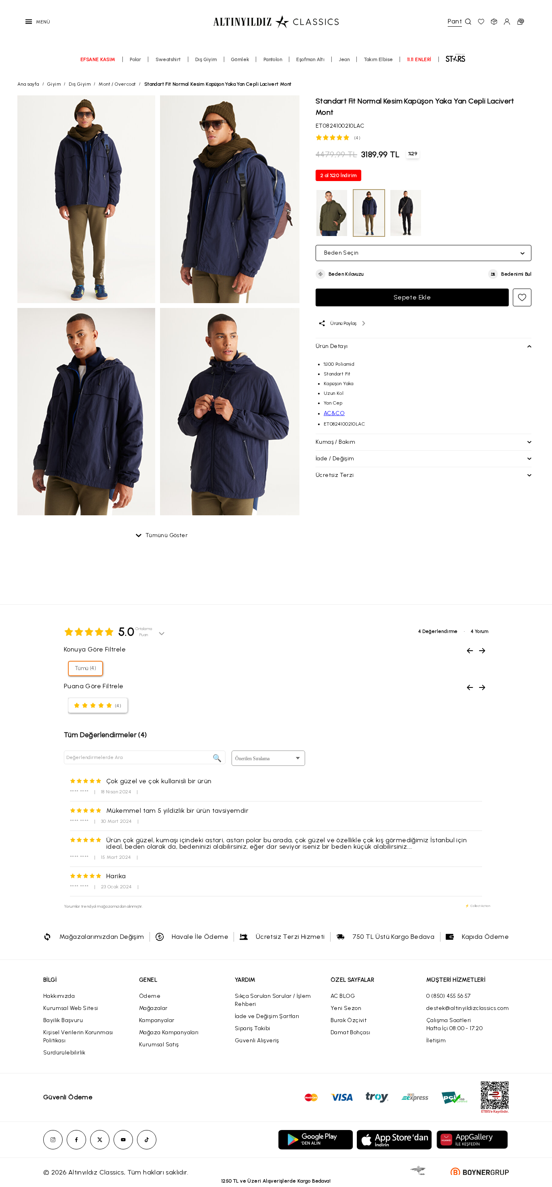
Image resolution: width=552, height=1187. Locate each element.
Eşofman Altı (310, 59)
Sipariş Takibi (252, 1028)
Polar (135, 59)
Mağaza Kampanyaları (169, 1032)
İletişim (436, 1040)
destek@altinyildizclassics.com (467, 1008)
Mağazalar (153, 1008)
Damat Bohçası (350, 1032)
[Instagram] (53, 1139)
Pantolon (272, 59)
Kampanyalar (156, 1020)
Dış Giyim (206, 59)
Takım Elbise (378, 59)
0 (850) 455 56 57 (448, 996)
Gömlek (240, 59)
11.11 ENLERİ (419, 59)
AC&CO (334, 413)
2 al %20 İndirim (338, 175)
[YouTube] (123, 1139)
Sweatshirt (168, 59)
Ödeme (149, 996)
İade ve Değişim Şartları (267, 1016)
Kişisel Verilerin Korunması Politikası (78, 1036)
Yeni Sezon (346, 1008)
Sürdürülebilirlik (64, 1052)
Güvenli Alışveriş (257, 1040)
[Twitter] (100, 1139)
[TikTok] (146, 1139)
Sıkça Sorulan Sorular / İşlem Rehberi (273, 1000)
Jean (344, 59)
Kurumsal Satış (159, 1044)
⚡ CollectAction (477, 906)
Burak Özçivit (349, 1020)
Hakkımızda (59, 996)
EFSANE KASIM (98, 59)
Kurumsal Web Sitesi (70, 1008)
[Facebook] (76, 1139)
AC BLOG (343, 996)
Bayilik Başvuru (63, 1020)
